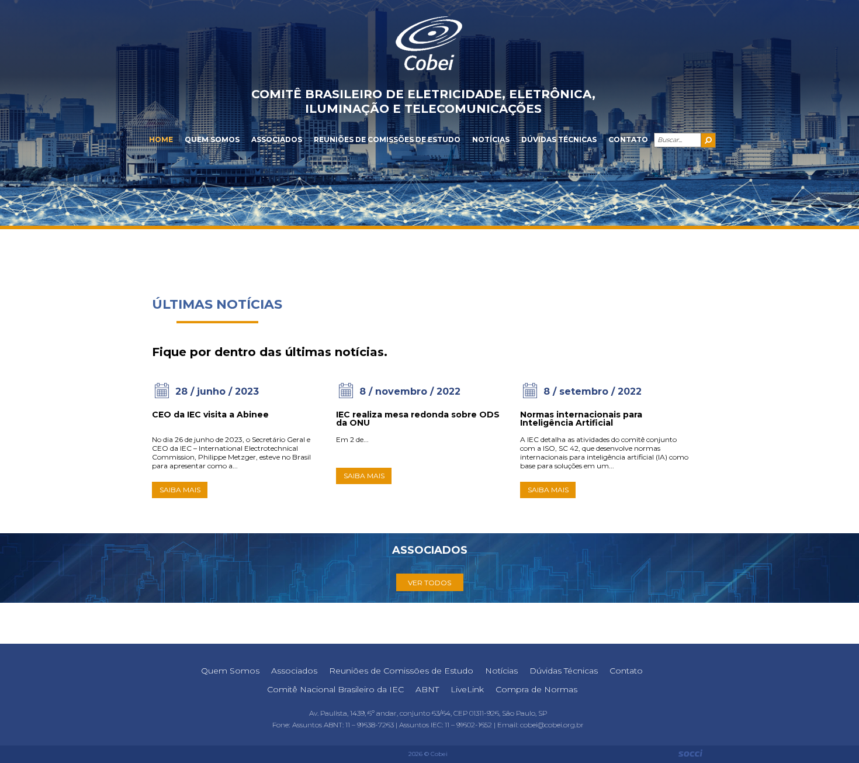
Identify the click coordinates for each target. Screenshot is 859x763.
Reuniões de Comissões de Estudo (387, 139)
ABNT (427, 689)
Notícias (491, 139)
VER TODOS (429, 582)
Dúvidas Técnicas (559, 139)
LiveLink (467, 689)
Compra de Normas (536, 689)
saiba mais (180, 489)
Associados (276, 139)
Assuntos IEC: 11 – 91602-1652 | (448, 724)
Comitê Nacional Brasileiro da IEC (335, 689)
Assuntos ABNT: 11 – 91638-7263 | (345, 724)
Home (161, 139)
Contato (628, 139)
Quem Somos (212, 139)
